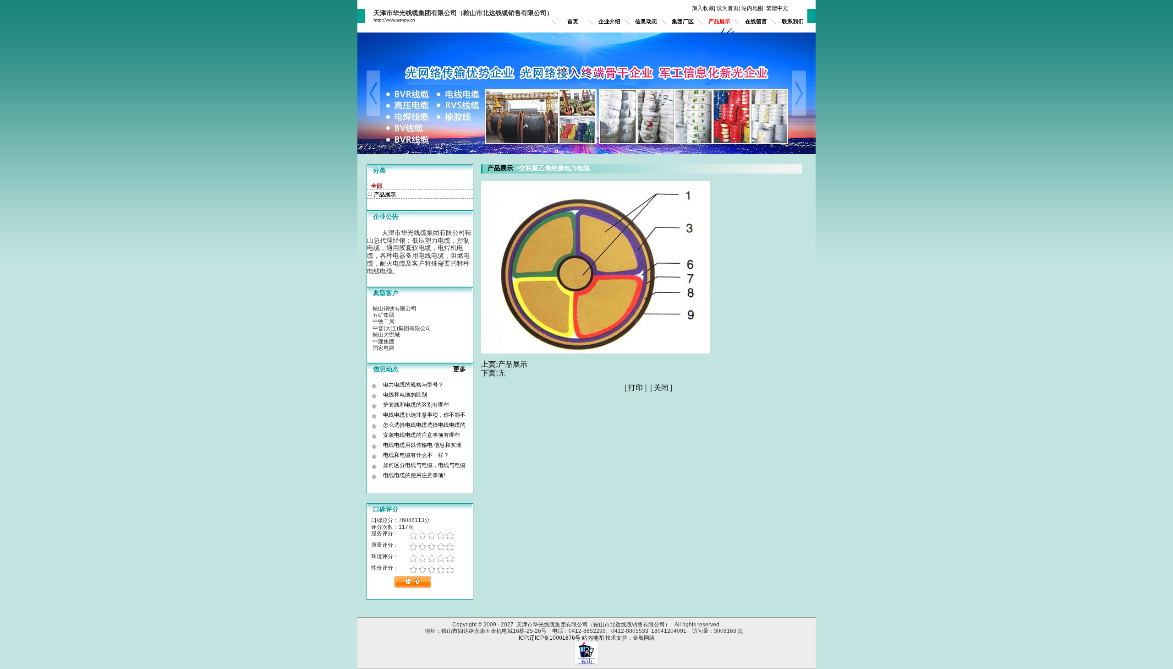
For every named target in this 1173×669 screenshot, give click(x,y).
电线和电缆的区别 (405, 395)
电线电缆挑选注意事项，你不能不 (424, 415)
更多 (463, 369)
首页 (572, 21)
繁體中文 (777, 8)
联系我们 (793, 21)
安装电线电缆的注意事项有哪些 (421, 435)
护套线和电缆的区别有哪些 (416, 405)
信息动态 (646, 21)
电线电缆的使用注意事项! (414, 475)
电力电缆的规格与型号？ (413, 384)
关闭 (661, 388)
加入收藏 (703, 8)
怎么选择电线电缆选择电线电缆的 (424, 425)
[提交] (413, 586)
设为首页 (728, 8)
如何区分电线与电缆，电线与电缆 (424, 465)
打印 (635, 388)
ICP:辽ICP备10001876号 (550, 638)
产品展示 (719, 21)
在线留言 (756, 21)
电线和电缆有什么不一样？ (416, 455)
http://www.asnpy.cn (394, 19)
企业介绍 (609, 21)
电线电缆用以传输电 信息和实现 (422, 445)
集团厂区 (683, 21)
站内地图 (752, 8)
